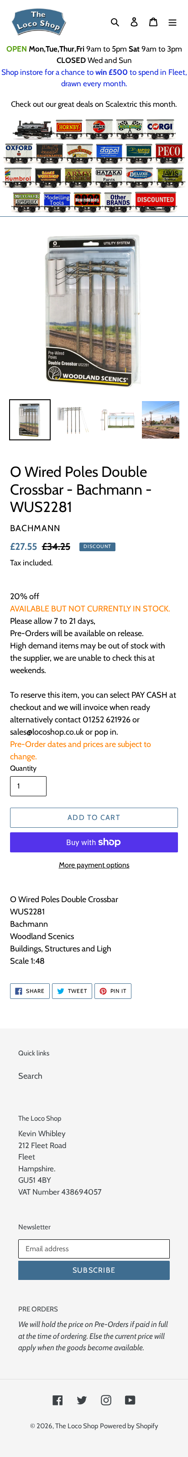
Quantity (23, 768)
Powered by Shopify (129, 1426)
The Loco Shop (76, 1426)
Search (30, 1076)
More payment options (94, 865)
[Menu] (172, 21)
